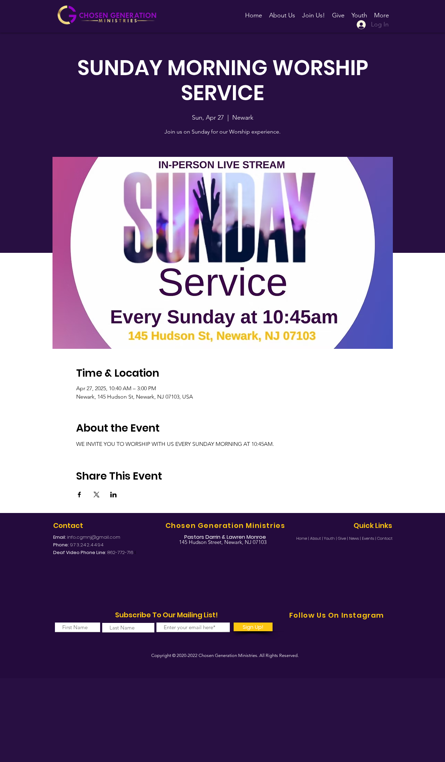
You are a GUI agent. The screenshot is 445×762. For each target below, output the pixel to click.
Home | (303, 538)
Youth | (331, 538)
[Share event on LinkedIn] (113, 494)
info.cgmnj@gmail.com (93, 537)
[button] (314, 12)
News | (355, 538)
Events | (369, 538)
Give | (343, 538)
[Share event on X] (96, 494)
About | (317, 538)
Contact (385, 538)
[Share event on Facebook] (79, 494)
